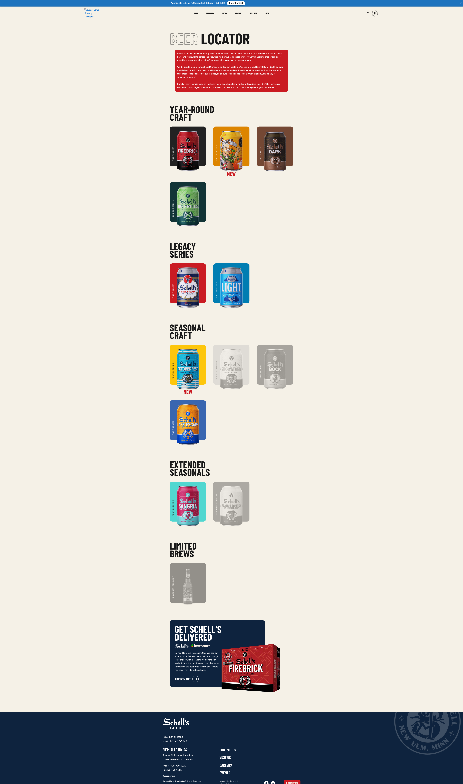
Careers (225, 765)
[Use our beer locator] (375, 13)
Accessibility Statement (228, 781)
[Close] (461, 3)
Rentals (238, 13)
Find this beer (173, 154)
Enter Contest (236, 3)
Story (224, 13)
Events (253, 13)
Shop (267, 13)
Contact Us (227, 750)
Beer (196, 13)
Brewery (210, 13)
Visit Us (225, 757)
